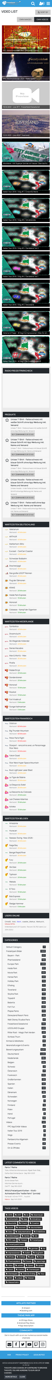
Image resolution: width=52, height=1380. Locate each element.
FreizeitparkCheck (16, 1244)
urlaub (19, 1278)
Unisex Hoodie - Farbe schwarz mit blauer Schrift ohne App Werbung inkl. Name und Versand (28, 482)
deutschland (36, 1227)
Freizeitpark (37, 1240)
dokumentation (24, 1231)
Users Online (12, 915)
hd (44, 1248)
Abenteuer (38, 1215)
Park (41, 1257)
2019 (10, 1215)
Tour (42, 1273)
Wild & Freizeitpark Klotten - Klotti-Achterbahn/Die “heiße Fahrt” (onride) (22, 1192)
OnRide (22, 1257)
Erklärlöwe (40, 1231)
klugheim (39, 1252)
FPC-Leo (12, 1240)
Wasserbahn (13, 1282)
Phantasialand (14, 1261)
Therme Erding (29, 1273)
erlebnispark (13, 1236)
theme (21, 1269)
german (34, 1248)
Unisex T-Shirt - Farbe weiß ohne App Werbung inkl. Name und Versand (28, 504)
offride (11, 1257)
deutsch (22, 1227)
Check (24, 1223)
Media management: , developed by (26, 1364)
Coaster (35, 1223)
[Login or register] (42, 3)
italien (27, 1252)
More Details (11, 1377)
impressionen (14, 1252)
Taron (10, 1269)
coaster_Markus (28, 921)
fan (36, 1236)
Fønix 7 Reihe (11, 1167)
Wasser (31, 1278)
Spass (30, 1265)
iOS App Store (27, 1320)
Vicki (14, 921)
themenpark (34, 1269)
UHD (10, 1278)
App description (26, 1325)
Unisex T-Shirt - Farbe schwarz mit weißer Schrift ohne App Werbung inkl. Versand (28, 422)
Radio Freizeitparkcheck (18, 370)
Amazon (26, 1308)
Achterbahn (13, 1219)
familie (27, 1236)
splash (41, 1265)
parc (32, 1257)
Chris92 (8, 921)
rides (10, 1265)
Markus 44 (40, 921)
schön (20, 1265)
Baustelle (12, 1223)
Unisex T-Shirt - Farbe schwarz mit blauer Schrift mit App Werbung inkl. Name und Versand (27, 442)
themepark (13, 1273)
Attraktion (36, 1219)
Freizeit (24, 1240)
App (25, 1219)
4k (27, 1215)
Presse (28, 1261)
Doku (10, 1231)
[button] (48, 3)
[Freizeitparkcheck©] (16, 3)
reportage (40, 1261)
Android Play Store (27, 1323)
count (10, 1227)
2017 (19, 1215)
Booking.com (26, 1310)
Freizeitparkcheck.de (17, 1248)
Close (22, 1377)
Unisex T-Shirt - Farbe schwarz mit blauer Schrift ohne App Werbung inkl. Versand (28, 462)
